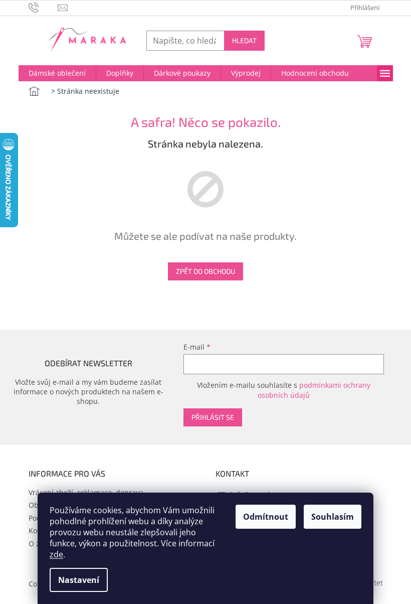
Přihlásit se (212, 417)
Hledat (244, 40)
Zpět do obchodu (205, 271)
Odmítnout (265, 516)
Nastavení (78, 579)
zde (56, 554)
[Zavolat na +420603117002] (43, 7)
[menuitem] (57, 73)
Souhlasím (332, 516)
